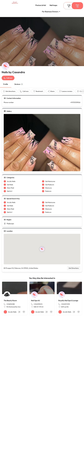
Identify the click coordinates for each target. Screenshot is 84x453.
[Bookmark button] (24, 312)
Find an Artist (40, 5)
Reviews (18, 84)
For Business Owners (50, 11)
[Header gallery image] (42, 41)
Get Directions (74, 268)
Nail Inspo (53, 5)
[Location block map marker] (42, 249)
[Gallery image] (42, 142)
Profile (5, 84)
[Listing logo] (5, 66)
